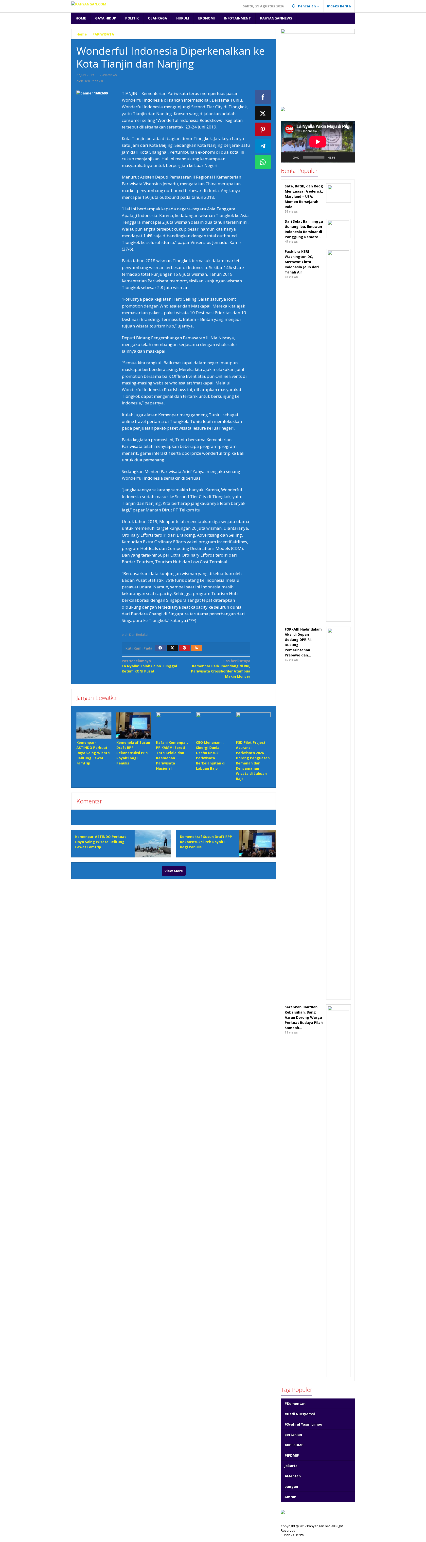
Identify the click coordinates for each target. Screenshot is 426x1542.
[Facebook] (160, 648)
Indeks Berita (294, 1535)
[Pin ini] (263, 129)
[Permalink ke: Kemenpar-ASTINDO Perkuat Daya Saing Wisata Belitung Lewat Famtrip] (93, 725)
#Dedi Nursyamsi (299, 1414)
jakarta (291, 1465)
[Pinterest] (184, 648)
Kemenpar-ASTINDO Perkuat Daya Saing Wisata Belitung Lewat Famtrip (93, 752)
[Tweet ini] (263, 113)
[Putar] (287, 157)
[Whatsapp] (263, 162)
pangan (291, 1486)
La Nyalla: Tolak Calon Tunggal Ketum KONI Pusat (149, 665)
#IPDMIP (291, 1455)
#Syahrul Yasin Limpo (303, 1424)
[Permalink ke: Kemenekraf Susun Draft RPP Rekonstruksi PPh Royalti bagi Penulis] (133, 725)
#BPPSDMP (293, 1445)
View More (173, 871)
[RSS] (196, 648)
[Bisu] (340, 157)
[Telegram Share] (263, 146)
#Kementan (294, 1403)
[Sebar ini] (263, 97)
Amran (290, 1496)
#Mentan (292, 1476)
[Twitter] (172, 648)
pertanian (293, 1434)
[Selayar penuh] (348, 157)
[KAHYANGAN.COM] (88, 3)
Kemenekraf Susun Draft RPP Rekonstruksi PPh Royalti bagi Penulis (133, 752)
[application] (318, 142)
